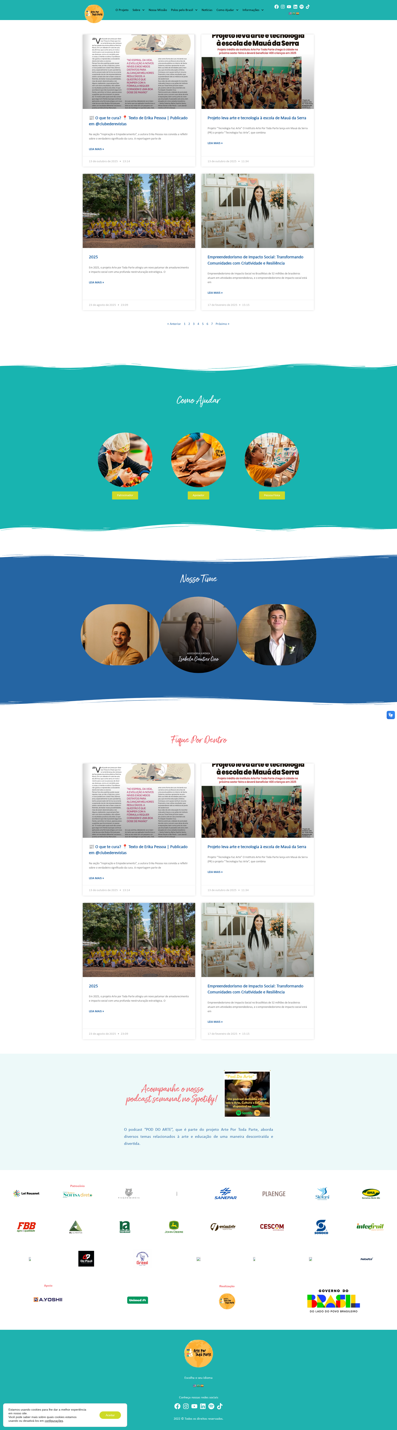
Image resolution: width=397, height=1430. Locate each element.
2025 (93, 257)
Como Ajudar (225, 10)
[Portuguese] (294, 13)
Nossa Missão (158, 10)
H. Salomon (287, 659)
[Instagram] (282, 6)
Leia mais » (96, 149)
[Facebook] (276, 6)
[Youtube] (289, 6)
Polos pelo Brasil (182, 10)
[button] (85, 634)
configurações (54, 1420)
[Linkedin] (295, 6)
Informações (251, 10)
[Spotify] (301, 6)
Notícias (207, 10)
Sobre (136, 10)
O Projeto (122, 10)
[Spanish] (298, 13)
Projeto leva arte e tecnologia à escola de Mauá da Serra (257, 118)
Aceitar (110, 1415)
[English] (290, 13)
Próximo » (222, 324)
